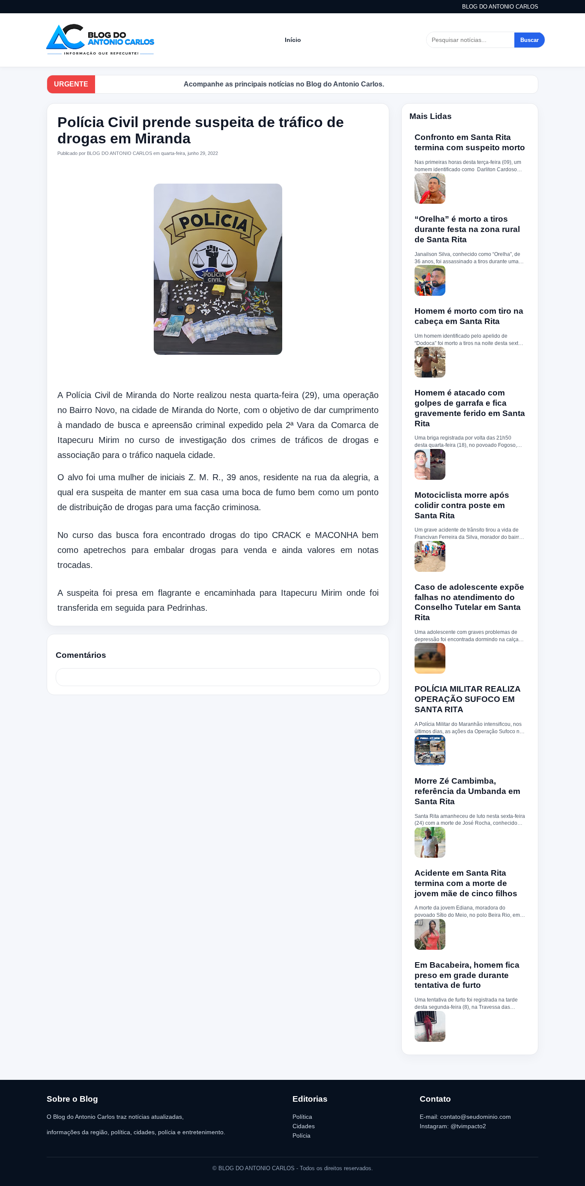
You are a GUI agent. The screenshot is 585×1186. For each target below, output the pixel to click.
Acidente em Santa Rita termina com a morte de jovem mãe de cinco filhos (466, 883)
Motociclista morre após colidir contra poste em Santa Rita (462, 505)
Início (293, 39)
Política (302, 1116)
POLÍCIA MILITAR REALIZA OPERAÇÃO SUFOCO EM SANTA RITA (467, 699)
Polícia (301, 1135)
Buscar (529, 40)
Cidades (303, 1126)
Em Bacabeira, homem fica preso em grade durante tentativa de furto (467, 975)
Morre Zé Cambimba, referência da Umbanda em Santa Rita (467, 791)
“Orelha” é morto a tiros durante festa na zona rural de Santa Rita (467, 229)
